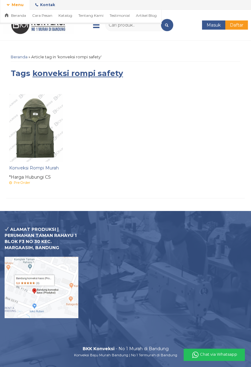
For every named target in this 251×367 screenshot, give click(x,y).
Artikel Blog (146, 15)
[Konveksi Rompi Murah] (36, 127)
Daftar (236, 25)
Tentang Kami (90, 15)
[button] (167, 25)
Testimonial (120, 15)
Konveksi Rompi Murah (34, 168)
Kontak (47, 4)
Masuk (214, 25)
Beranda (18, 15)
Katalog (65, 15)
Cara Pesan (42, 15)
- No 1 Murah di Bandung (126, 348)
